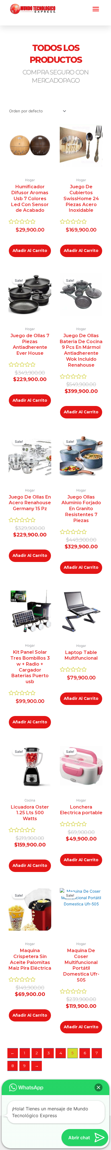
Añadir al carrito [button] (30, 250)
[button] (96, 9)
